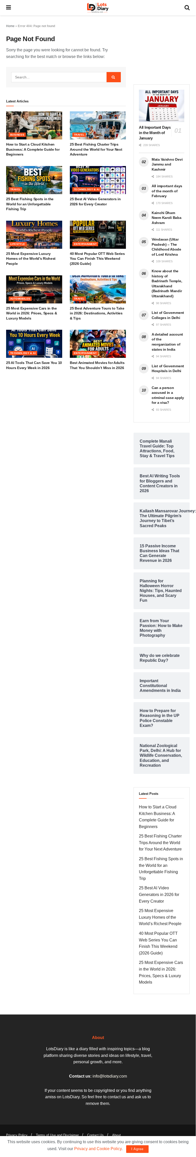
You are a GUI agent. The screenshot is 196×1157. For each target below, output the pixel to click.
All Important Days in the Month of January (155, 132)
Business (17, 134)
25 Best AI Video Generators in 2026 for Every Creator (159, 894)
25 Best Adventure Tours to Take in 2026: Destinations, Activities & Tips (97, 313)
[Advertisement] (162, 48)
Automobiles (20, 298)
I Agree (137, 1149)
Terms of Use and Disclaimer (57, 1135)
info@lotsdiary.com (110, 1076)
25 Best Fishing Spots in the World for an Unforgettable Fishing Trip (30, 204)
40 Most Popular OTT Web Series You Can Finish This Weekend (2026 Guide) (97, 259)
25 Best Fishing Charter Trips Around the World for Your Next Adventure (96, 149)
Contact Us (95, 1135)
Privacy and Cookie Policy (98, 1149)
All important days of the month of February (167, 191)
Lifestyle (17, 244)
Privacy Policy (17, 1135)
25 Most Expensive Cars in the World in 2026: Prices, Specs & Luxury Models (31, 313)
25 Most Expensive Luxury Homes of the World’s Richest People (31, 259)
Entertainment (85, 244)
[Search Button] (114, 77)
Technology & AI (86, 189)
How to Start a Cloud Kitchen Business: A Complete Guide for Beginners (33, 149)
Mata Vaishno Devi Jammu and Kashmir (167, 164)
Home (10, 26)
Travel (79, 134)
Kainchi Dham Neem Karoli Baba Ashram (166, 218)
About (116, 1135)
